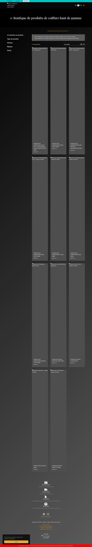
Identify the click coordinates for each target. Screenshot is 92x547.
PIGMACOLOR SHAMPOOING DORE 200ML (75, 254)
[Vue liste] (84, 44)
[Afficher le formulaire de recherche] (74, 5)
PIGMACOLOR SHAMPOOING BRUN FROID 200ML (39, 254)
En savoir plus (12, 538)
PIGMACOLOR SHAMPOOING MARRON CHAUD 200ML (40, 361)
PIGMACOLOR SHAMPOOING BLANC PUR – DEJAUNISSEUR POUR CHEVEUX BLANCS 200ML (40, 147)
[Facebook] (43, 514)
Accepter (16, 541)
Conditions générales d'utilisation (46, 526)
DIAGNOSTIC (26, 1)
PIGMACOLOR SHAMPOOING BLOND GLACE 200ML (57, 145)
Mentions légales (46, 524)
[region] (16, 539)
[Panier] (81, 5)
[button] (57, 31)
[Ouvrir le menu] (84, 5)
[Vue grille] (81, 44)
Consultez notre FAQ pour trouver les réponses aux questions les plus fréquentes (46, 508)
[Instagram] (48, 514)
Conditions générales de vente (46, 529)
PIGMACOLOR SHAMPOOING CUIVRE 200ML (57, 254)
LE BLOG (17, 1)
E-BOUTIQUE (9, 1)
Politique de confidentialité (46, 527)
